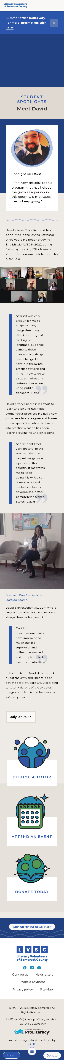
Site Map (46, 989)
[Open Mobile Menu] (32, 1051)
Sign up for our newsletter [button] (32, 926)
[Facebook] (25, 969)
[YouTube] (39, 969)
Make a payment (32, 982)
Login (11, 1055)
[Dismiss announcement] (54, 23)
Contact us (20, 974)
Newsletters (44, 974)
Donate (52, 1055)
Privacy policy (23, 989)
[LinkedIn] (32, 969)
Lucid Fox (31, 1044)
